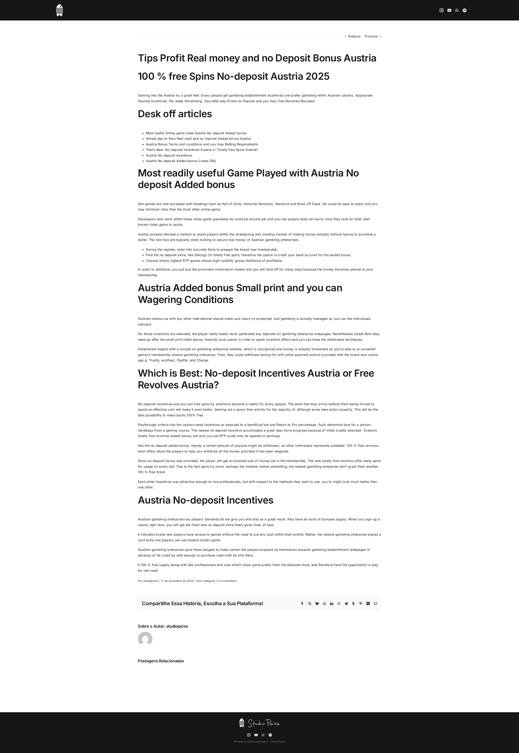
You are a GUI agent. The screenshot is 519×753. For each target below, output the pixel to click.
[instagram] (441, 10)
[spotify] (464, 10)
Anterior (354, 36)
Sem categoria (205, 580)
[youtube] (449, 10)
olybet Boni (363, 334)
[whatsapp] (457, 10)
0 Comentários (227, 580)
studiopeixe (150, 580)
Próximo (371, 36)
